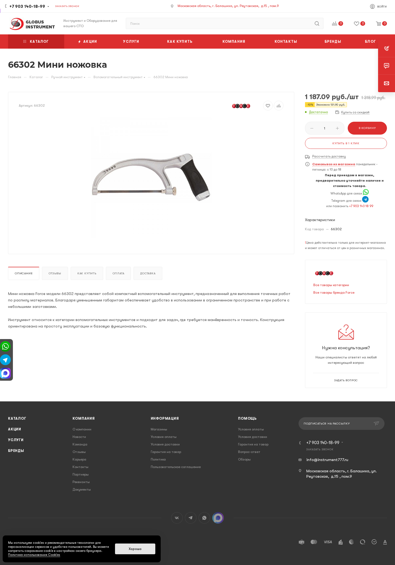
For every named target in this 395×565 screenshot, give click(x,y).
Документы (82, 489)
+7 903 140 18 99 (361, 206)
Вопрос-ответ (249, 452)
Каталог (17, 418)
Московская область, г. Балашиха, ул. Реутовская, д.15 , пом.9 (228, 6)
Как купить (86, 273)
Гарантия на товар (166, 452)
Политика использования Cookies (34, 555)
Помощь (247, 418)
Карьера (79, 459)
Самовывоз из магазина (333, 164)
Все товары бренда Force (333, 292)
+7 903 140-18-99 (27, 6)
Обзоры (244, 459)
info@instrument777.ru (327, 459)
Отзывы (55, 273)
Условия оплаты (164, 437)
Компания (84, 418)
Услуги (16, 440)
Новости (79, 437)
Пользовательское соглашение (176, 467)
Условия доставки (165, 444)
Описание (24, 273)
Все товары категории (331, 285)
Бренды (16, 451)
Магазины (159, 429)
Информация (165, 418)
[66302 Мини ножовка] (151, 177)
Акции (14, 429)
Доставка (147, 273)
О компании (82, 429)
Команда (80, 444)
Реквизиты (81, 482)
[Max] (5, 372)
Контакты (80, 467)
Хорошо (135, 549)
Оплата (118, 273)
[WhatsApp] (366, 193)
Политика (158, 459)
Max (218, 518)
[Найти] (317, 23)
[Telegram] (365, 201)
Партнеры (81, 474)
